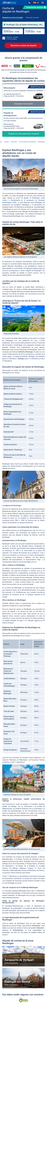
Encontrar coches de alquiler (24, 45)
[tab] (12, 17)
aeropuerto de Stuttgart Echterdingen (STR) (20, 261)
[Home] (9, 3)
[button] (29, 2)
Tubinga (5, 216)
